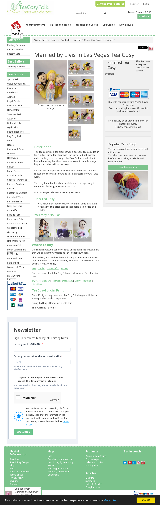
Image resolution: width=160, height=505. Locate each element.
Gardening (12, 232)
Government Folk (16, 236)
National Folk (14, 122)
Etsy (34, 268)
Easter (10, 166)
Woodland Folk (14, 227)
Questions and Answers (60, 459)
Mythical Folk (14, 127)
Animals (11, 96)
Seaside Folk (13, 214)
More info (110, 500)
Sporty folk (12, 79)
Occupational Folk (16, 83)
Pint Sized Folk (14, 175)
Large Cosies (13, 171)
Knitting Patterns (35, 24)
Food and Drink (15, 258)
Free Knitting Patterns (13, 276)
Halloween (12, 157)
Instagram (67, 280)
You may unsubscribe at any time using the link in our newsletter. (40, 386)
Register (134, 3)
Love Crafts (53, 268)
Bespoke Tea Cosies (86, 24)
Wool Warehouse (128, 167)
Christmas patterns (95, 459)
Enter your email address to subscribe (37, 356)
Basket (131, 12)
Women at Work (15, 267)
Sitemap (14, 484)
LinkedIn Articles (93, 484)
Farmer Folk (13, 262)
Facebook (37, 283)
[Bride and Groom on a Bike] (44, 229)
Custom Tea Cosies (17, 192)
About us (14, 459)
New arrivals (126, 24)
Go (105, 13)
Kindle (41, 268)
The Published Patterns (44, 307)
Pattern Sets (13, 53)
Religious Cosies (15, 105)
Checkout (144, 16)
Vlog (12, 468)
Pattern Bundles (15, 49)
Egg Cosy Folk (14, 136)
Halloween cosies (94, 462)
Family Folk (13, 92)
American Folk (14, 245)
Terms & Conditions (20, 471)
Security (14, 480)
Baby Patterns (14, 205)
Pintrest (56, 280)
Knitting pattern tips (58, 468)
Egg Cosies (109, 24)
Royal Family (13, 101)
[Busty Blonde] (63, 229)
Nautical (11, 271)
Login (146, 3)
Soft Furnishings (15, 201)
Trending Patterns (16, 66)
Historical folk (14, 109)
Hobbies (11, 153)
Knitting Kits (91, 465)
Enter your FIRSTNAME (28, 344)
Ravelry (64, 268)
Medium (89, 477)
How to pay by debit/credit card (132, 110)
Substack (90, 480)
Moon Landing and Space (16, 250)
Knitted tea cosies (60, 24)
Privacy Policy (16, 477)
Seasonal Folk (14, 114)
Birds (9, 140)
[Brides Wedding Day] (82, 229)
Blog (12, 465)
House (10, 144)
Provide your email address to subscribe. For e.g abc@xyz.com (38, 367)
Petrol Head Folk (15, 131)
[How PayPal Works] (128, 93)
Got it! (146, 500)
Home (53, 40)
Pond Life (12, 210)
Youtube (87, 280)
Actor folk (12, 118)
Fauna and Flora (15, 149)
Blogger (46, 280)
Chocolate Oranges (17, 179)
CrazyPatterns (92, 487)
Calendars (12, 88)
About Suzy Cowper (20, 462)
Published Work (15, 197)
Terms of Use (16, 474)
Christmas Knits (15, 162)
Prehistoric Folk (15, 219)
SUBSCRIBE (23, 431)
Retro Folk (12, 253)
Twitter (35, 280)
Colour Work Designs (18, 223)
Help (50, 455)
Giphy (77, 280)
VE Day (10, 188)
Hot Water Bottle (16, 240)
